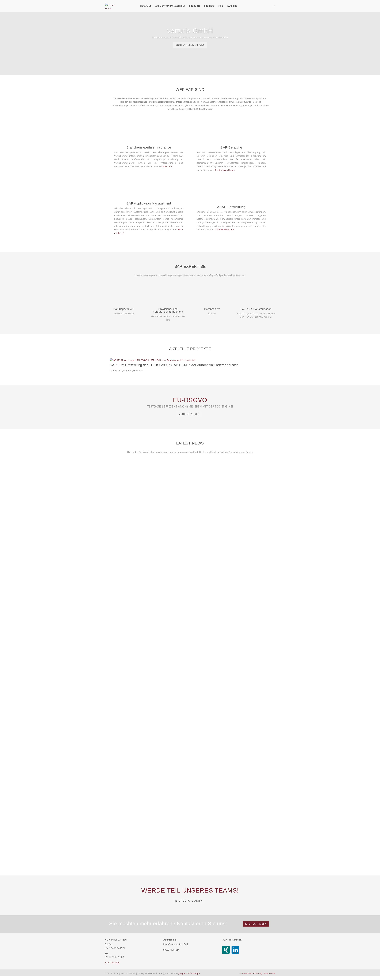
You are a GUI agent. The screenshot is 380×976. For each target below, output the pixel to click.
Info (220, 6)
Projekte (209, 6)
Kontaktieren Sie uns (190, 44)
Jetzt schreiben (256, 923)
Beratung (146, 6)
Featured (127, 370)
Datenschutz (212, 309)
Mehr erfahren (189, 414)
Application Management (170, 6)
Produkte (194, 6)
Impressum (269, 973)
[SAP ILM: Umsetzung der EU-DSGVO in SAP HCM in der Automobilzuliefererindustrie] (190, 360)
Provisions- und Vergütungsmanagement (168, 310)
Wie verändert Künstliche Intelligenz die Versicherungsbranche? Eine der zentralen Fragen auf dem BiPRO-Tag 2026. (185, 697)
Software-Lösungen (224, 229)
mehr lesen (118, 578)
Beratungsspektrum (224, 170)
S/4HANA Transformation (255, 309)
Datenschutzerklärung (251, 973)
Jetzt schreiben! (112, 962)
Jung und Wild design (189, 973)
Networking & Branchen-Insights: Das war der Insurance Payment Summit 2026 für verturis (169, 833)
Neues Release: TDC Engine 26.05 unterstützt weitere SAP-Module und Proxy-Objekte (166, 561)
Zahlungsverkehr (124, 309)
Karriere (232, 6)
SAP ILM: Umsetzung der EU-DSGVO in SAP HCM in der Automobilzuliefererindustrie (174, 365)
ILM (141, 370)
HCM (135, 370)
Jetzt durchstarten (189, 900)
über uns (167, 166)
